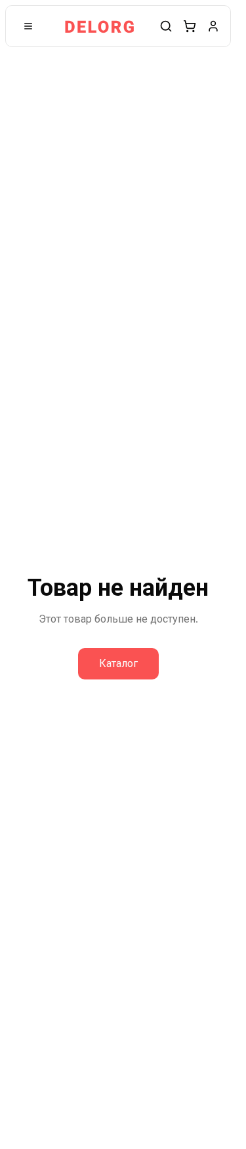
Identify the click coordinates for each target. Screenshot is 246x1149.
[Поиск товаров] (166, 26)
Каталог (118, 663)
